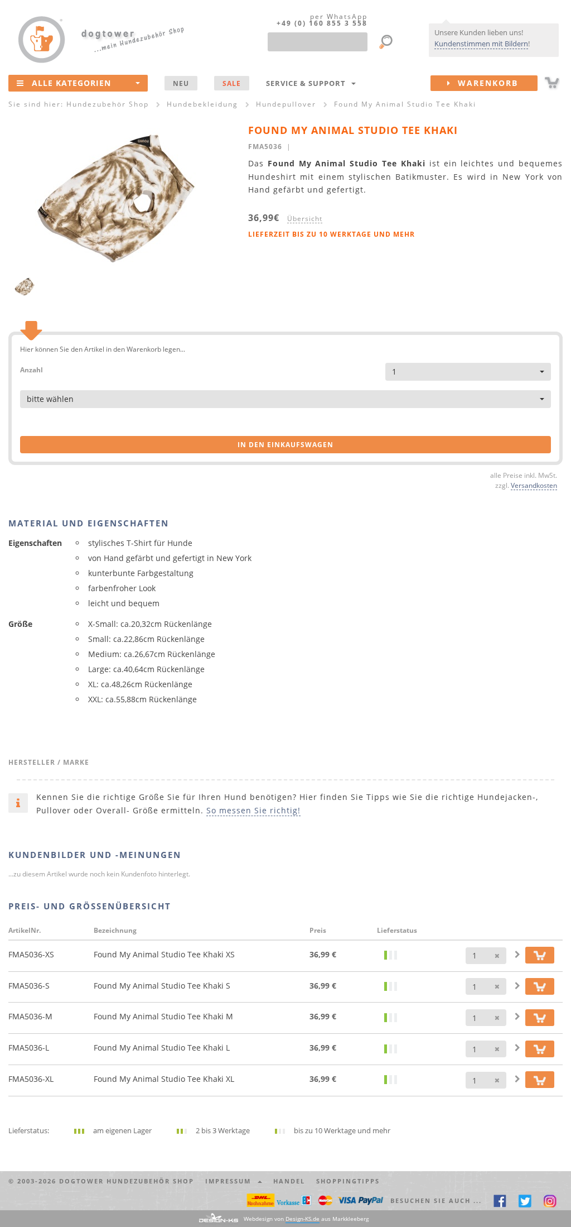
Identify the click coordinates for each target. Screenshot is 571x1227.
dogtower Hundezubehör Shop (126, 1181)
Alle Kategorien (71, 83)
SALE (231, 83)
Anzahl (31, 369)
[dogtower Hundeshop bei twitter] (525, 1200)
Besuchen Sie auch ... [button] (436, 1200)
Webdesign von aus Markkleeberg (306, 1219)
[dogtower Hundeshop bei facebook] (499, 1200)
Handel (289, 1181)
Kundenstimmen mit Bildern (481, 44)
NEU (181, 83)
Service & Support (308, 83)
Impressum (231, 1181)
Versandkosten (534, 485)
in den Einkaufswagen (285, 444)
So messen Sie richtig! (253, 810)
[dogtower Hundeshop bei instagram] (550, 1200)
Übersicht (304, 218)
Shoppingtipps (348, 1181)
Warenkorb (484, 83)
